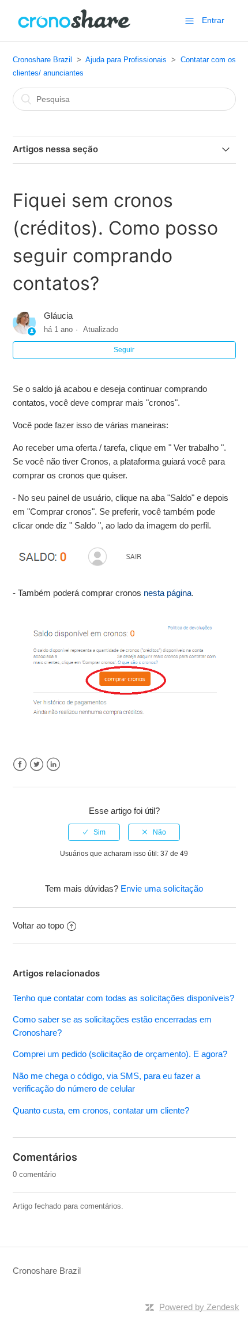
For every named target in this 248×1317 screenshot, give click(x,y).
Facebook (20, 764)
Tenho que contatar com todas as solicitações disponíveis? (123, 998)
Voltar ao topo (38, 925)
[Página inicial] (74, 26)
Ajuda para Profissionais (126, 59)
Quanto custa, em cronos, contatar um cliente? (101, 1110)
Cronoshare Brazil (42, 59)
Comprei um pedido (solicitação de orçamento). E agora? (120, 1054)
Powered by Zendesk (199, 1307)
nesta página (167, 593)
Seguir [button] (124, 350)
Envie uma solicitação (162, 888)
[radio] (94, 832)
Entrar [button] (213, 20)
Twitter (36, 764)
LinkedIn (53, 764)
